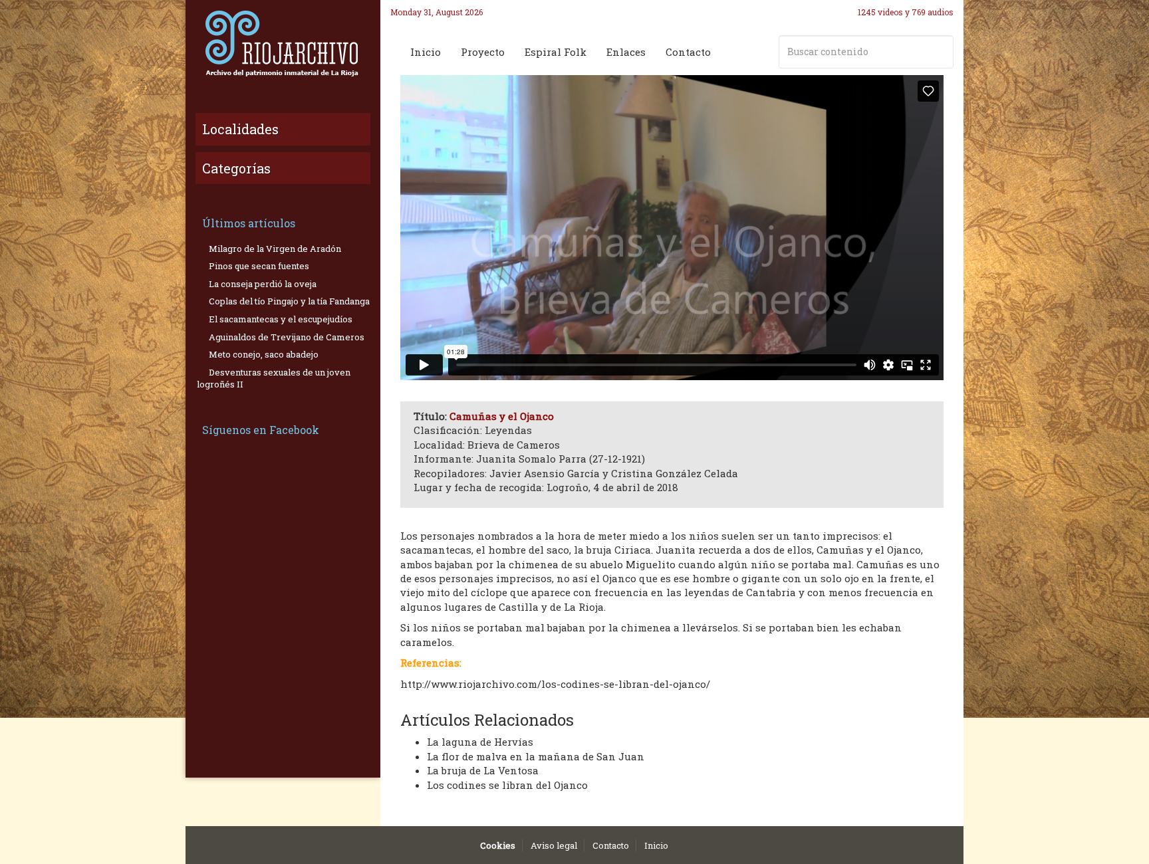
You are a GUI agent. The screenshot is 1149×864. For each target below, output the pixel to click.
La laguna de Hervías (480, 741)
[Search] (941, 52)
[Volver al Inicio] (282, 43)
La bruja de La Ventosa (483, 770)
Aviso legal (554, 845)
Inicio (425, 51)
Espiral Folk (555, 51)
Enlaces (626, 51)
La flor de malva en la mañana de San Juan (535, 756)
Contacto (688, 51)
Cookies (497, 845)
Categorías (236, 168)
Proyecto (483, 51)
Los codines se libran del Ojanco (507, 785)
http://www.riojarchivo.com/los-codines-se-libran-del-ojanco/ (555, 684)
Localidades (240, 129)
